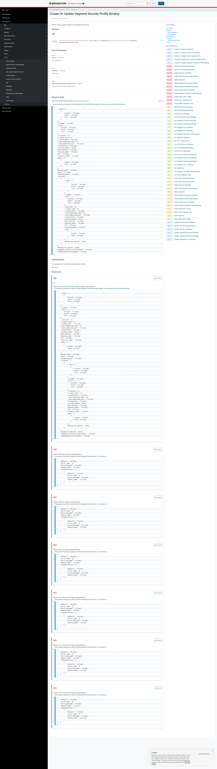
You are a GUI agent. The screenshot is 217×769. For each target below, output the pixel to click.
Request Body (171, 34)
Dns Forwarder (10, 61)
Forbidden (61, 502)
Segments (9, 90)
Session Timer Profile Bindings (14, 93)
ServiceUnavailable (64, 693)
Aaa (5, 25)
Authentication (6, 18)
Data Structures (6, 108)
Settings (6, 50)
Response (169, 38)
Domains (6, 32)
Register (154, 3)
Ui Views (6, 104)
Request (168, 30)
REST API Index (6, 111)
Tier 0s (6, 54)
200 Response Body (173, 40)
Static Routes (10, 100)
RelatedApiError (92, 456)
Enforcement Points (9, 36)
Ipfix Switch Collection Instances (15, 72)
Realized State (8, 46)
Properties (9, 86)
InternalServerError (64, 645)
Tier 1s (6, 57)
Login (161, 3)
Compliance (7, 28)
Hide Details (158, 278)
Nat (7, 82)
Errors (169, 42)
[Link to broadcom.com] (58, 3)
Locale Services (10, 75)
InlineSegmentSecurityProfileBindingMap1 (113, 104)
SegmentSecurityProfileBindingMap (62, 101)
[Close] (212, 750)
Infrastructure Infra (9, 43)
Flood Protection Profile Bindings (15, 64)
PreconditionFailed (64, 597)
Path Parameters (172, 32)
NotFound (61, 549)
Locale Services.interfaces (13, 79)
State (7, 97)
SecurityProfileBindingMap (91, 104)
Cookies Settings (204, 753)
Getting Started (6, 14)
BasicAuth (55, 267)
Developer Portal (75, 3)
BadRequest (62, 454)
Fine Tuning (7, 39)
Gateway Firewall (11, 68)
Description (169, 28)
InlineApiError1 (102, 456)
